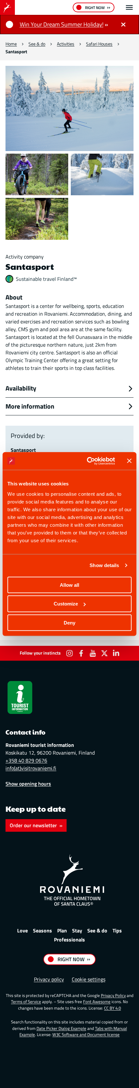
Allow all (69, 584)
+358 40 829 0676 (26, 760)
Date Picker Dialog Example (61, 1028)
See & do (36, 43)
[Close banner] (129, 461)
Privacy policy (49, 979)
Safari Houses (99, 43)
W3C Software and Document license (86, 1034)
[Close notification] (123, 24)
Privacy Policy (113, 995)
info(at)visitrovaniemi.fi (30, 768)
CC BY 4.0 (112, 1008)
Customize (66, 603)
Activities (65, 43)
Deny (69, 622)
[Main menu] (129, 7)
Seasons (42, 930)
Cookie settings (88, 979)
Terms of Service (26, 1001)
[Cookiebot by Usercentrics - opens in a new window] (87, 461)
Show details (104, 565)
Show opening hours (28, 784)
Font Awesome (97, 1001)
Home (11, 43)
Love (22, 930)
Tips (117, 930)
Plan (62, 930)
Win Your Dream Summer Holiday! (61, 24)
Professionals (69, 939)
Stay (77, 930)
